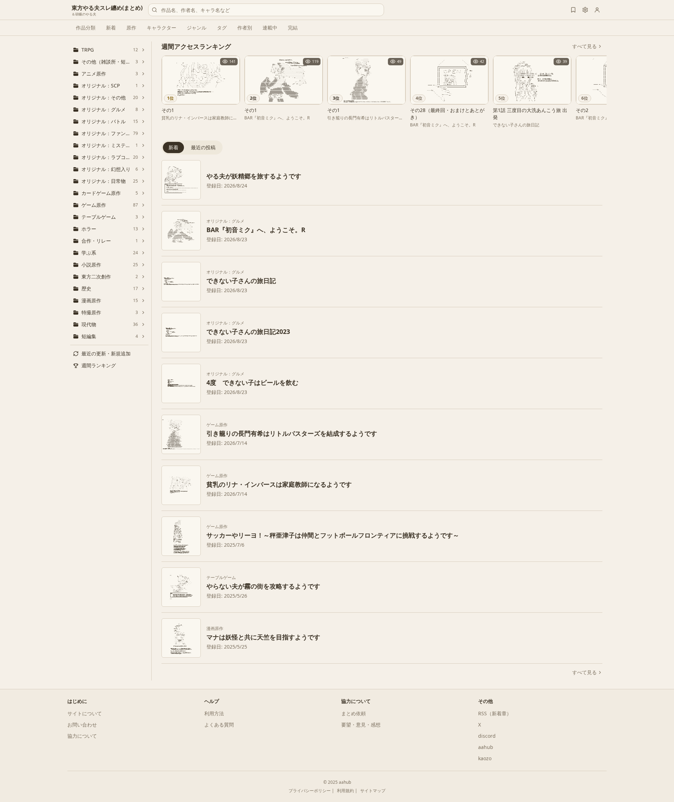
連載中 (270, 27)
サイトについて (84, 713)
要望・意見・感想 (361, 724)
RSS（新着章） (494, 713)
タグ (222, 27)
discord (487, 735)
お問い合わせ (82, 724)
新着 (111, 27)
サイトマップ (372, 791)
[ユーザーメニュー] (597, 10)
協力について (82, 735)
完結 (293, 27)
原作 (131, 27)
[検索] (154, 10)
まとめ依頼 (353, 713)
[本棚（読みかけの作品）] (573, 10)
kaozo (484, 758)
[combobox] (266, 10)
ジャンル (196, 27)
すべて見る (584, 46)
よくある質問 (219, 724)
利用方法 (214, 713)
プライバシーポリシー (310, 791)
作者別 (244, 27)
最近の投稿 (203, 147)
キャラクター (161, 27)
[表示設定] (585, 10)
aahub (485, 747)
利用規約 (345, 791)
